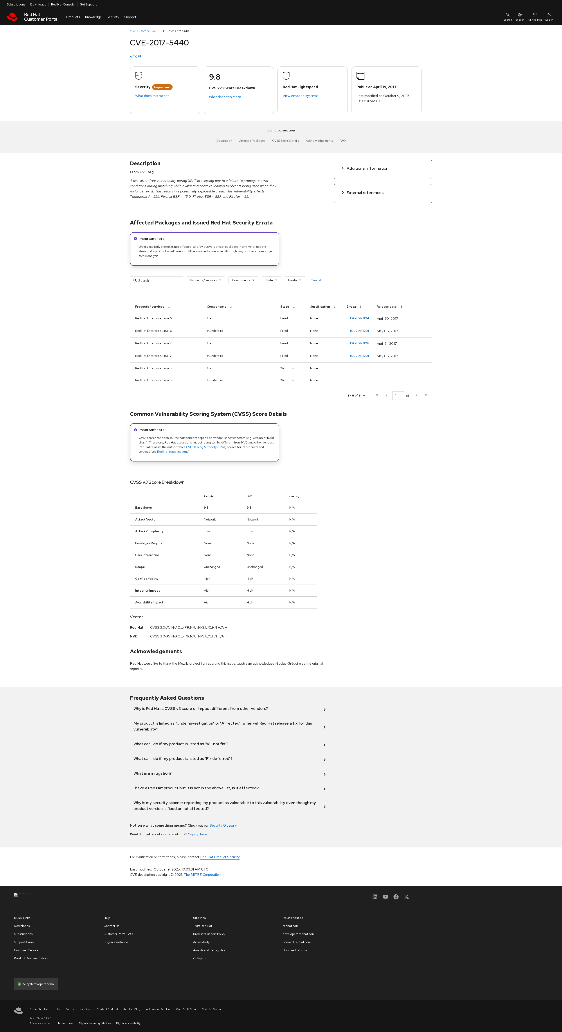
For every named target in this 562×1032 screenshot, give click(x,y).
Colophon (200, 958)
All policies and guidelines (95, 1023)
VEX (134, 56)
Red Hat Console (63, 4)
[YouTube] (385, 898)
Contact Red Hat (107, 1009)
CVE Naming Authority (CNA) (206, 447)
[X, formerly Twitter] (406, 898)
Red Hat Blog (131, 1009)
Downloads (38, 4)
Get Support (88, 4)
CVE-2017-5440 (179, 31)
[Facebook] (396, 898)
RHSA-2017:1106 (358, 343)
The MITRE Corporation (202, 874)
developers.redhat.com (299, 934)
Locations (85, 1009)
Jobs (57, 1009)
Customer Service (26, 950)
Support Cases (24, 942)
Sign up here (197, 834)
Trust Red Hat (202, 926)
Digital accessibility (128, 1023)
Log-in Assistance (116, 942)
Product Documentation (31, 958)
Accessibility (201, 942)
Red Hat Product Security (220, 857)
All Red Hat (535, 20)
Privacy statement (41, 1023)
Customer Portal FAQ (118, 934)
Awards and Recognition (210, 950)
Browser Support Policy (209, 934)
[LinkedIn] (375, 898)
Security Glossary (223, 825)
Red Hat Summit (212, 1009)
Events (69, 1009)
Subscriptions (16, 4)
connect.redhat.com (297, 942)
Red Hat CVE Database (144, 31)
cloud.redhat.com (295, 950)
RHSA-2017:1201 (358, 331)
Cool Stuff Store (186, 1009)
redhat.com (291, 926)
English (519, 20)
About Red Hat (39, 1009)
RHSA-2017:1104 (358, 318)
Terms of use (65, 1023)
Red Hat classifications (172, 452)
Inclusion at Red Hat (158, 1009)
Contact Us (111, 926)
